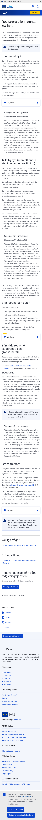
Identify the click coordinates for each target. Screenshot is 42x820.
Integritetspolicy (7, 764)
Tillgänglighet (6, 774)
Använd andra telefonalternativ (13, 734)
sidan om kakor (25, 797)
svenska (33, 7)
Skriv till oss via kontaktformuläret (14, 737)
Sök (38, 8)
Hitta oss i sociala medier (11, 751)
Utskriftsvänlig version (10, 701)
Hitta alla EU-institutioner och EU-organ (16, 784)
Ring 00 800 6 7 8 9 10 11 (11, 731)
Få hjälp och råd (9, 587)
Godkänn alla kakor (16, 809)
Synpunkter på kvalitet (11, 636)
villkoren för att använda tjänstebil (22, 485)
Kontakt (4, 698)
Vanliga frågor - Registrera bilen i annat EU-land (19, 545)
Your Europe (7, 649)
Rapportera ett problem (10, 704)
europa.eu (17, 720)
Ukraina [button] (34, 13)
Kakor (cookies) (7, 771)
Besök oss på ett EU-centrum (12, 740)
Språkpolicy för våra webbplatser (13, 761)
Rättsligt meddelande (9, 767)
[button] (21, 102)
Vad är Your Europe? (9, 695)
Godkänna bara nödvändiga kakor (21, 815)
